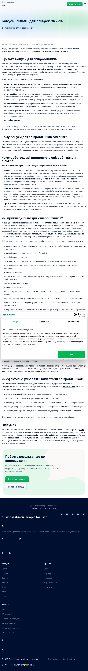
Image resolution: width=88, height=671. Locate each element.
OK (71, 354)
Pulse (4, 592)
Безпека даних (54, 659)
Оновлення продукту (10, 619)
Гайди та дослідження (11, 628)
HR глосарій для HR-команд (19, 44)
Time (4, 596)
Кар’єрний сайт (51, 583)
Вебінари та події (9, 623)
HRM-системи (69, 386)
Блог (4, 610)
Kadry (4, 569)
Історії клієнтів (8, 633)
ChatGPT (34, 509)
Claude (43, 509)
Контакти (48, 587)
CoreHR (5, 573)
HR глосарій (7, 614)
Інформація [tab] (44, 321)
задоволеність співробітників (40, 435)
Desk (4, 587)
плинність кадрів (70, 435)
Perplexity (53, 509)
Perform (5, 583)
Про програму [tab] (73, 321)
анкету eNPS (18, 394)
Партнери (48, 573)
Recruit (5, 578)
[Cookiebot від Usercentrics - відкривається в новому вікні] (75, 315)
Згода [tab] (15, 321)
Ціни (46, 569)
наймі (81, 430)
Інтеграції (48, 578)
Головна (4, 44)
